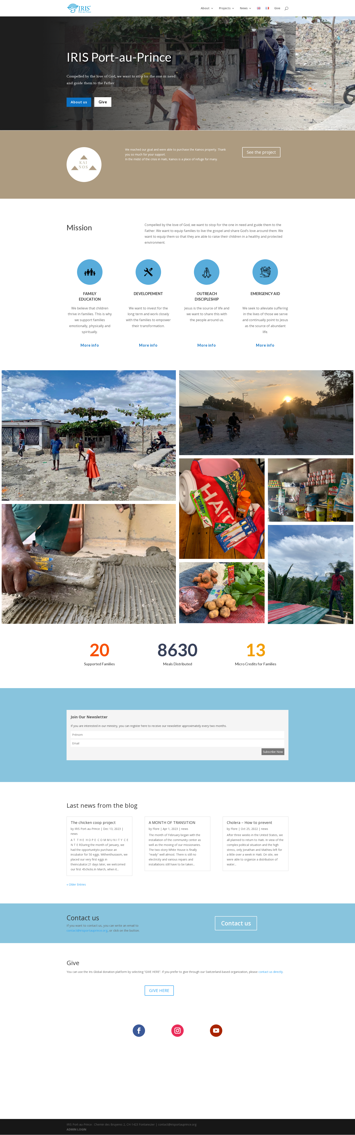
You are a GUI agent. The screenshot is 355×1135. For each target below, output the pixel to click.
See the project (261, 152)
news (74, 834)
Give (277, 8)
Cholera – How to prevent (249, 822)
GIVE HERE (159, 990)
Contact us (236, 923)
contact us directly (270, 972)
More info (90, 345)
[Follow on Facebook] (139, 1030)
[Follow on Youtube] (216, 1030)
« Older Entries (76, 884)
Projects (225, 8)
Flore (156, 829)
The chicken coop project (93, 822)
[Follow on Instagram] (177, 1030)
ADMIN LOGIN (76, 1129)
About (205, 8)
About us (79, 102)
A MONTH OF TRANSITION (172, 822)
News (244, 8)
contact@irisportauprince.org (87, 930)
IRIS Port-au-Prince (87, 829)
